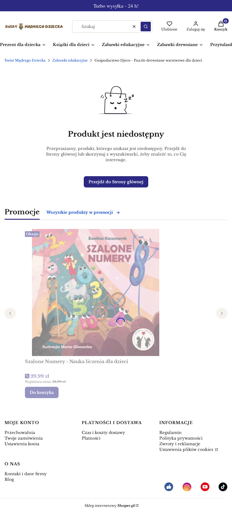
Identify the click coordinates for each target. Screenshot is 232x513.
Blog (9, 479)
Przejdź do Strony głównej (116, 181)
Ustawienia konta (22, 443)
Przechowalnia (20, 432)
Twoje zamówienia (24, 438)
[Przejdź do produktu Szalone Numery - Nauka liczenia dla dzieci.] (95, 292)
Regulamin (170, 432)
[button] (146, 26)
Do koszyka (42, 392)
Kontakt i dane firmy (26, 473)
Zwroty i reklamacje (179, 443)
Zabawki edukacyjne (70, 60)
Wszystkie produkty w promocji (79, 212)
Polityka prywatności (181, 438)
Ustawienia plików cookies (186, 449)
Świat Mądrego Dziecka (25, 60)
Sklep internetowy (110, 505)
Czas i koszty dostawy (103, 432)
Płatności (91, 438)
